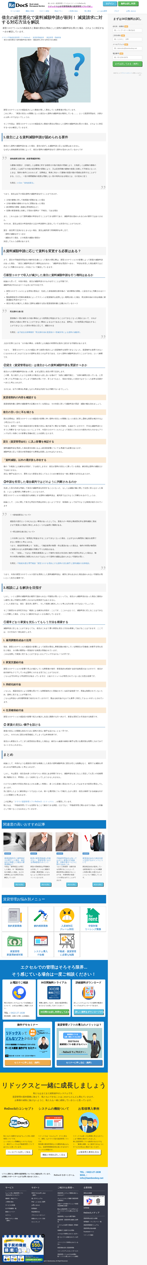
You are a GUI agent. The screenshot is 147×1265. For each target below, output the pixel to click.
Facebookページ (89, 1231)
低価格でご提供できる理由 (66, 1230)
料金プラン (59, 11)
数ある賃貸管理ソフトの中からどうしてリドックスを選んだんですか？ (68, 1211)
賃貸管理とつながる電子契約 (66, 1216)
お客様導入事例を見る (88, 1152)
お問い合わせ (131, 11)
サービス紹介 (15, 11)
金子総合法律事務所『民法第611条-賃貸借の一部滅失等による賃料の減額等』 (49, 332)
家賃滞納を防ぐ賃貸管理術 (66, 1247)
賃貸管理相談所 (38, 37)
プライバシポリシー (127, 73)
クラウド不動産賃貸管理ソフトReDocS (16, 37)
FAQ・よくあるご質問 (38, 1202)
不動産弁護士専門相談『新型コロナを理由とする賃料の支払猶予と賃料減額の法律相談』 (54, 563)
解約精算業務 (41, 926)
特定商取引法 (35, 1212)
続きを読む (20, 884)
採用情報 (86, 1208)
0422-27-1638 (18, 1013)
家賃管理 (7, 853)
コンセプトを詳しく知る (19, 1152)
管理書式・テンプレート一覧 (93, 1221)
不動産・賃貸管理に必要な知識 (67, 953)
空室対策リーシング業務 (93, 927)
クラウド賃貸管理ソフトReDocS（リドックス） (35, 802)
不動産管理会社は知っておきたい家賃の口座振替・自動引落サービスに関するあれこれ (67, 861)
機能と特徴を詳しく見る (53, 1155)
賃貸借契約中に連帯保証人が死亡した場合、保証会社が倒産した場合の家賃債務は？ (14, 861)
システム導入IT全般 (41, 953)
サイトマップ (35, 1222)
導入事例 (87, 11)
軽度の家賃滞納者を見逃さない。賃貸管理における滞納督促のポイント (40, 860)
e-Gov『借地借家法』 (26, 183)
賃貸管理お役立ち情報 (90, 1218)
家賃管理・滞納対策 (54, 37)
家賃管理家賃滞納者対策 (15, 953)
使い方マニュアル (36, 1198)
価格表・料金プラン (11, 1198)
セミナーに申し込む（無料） (27, 1062)
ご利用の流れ (73, 11)
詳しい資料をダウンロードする (89, 1012)
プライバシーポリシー (38, 1215)
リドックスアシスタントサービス (68, 1251)
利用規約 (34, 1208)
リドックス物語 (88, 1235)
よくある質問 (102, 11)
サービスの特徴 (10, 1205)
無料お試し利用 (128, 3)
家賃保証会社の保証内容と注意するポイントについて (93, 860)
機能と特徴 (30, 11)
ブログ (116, 11)
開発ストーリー (10, 1212)
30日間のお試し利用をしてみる (54, 1012)
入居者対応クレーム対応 (67, 927)
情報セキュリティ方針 (38, 1218)
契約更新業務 (15, 926)
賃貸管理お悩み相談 (90, 1228)
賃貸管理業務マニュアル (91, 1225)
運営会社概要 (88, 1193)
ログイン (110, 3)
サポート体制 (44, 11)
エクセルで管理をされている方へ (68, 1234)
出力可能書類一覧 (10, 1208)
